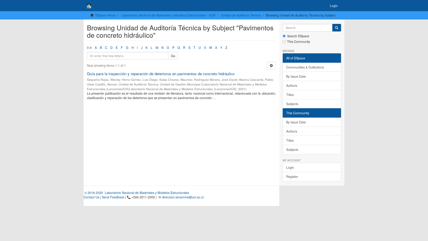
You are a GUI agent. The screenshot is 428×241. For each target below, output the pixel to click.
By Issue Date (296, 76)
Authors (291, 85)
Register (292, 176)
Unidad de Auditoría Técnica (241, 15)
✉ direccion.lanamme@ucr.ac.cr (181, 197)
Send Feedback (113, 197)
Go (173, 56)
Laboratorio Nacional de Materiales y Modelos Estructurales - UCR (168, 15)
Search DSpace (298, 36)
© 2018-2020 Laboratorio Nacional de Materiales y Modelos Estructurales (136, 192)
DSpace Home (105, 15)
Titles (290, 94)
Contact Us (91, 197)
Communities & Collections (305, 67)
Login (290, 167)
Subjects (292, 104)
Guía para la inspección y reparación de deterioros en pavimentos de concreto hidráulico (161, 73)
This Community (298, 41)
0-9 (89, 47)
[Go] (336, 27)
